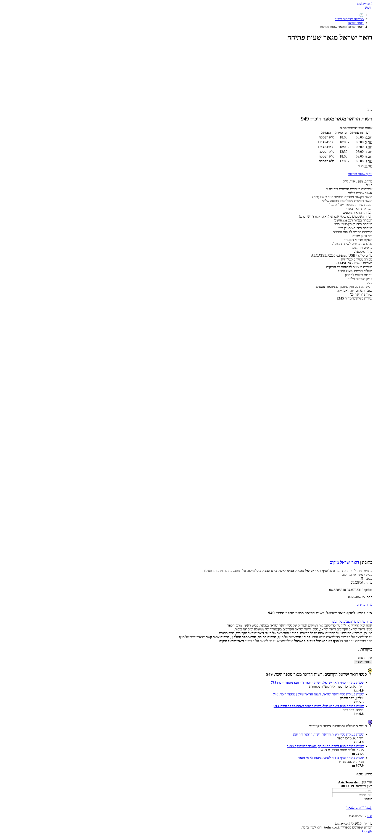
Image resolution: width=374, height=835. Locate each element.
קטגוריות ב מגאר (359, 807)
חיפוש (368, 7)
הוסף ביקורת (363, 662)
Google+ (366, 831)
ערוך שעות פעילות (360, 174)
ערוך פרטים (364, 604)
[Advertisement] (242, 76)
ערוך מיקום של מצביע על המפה (351, 621)
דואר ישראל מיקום (344, 562)
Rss (369, 816)
